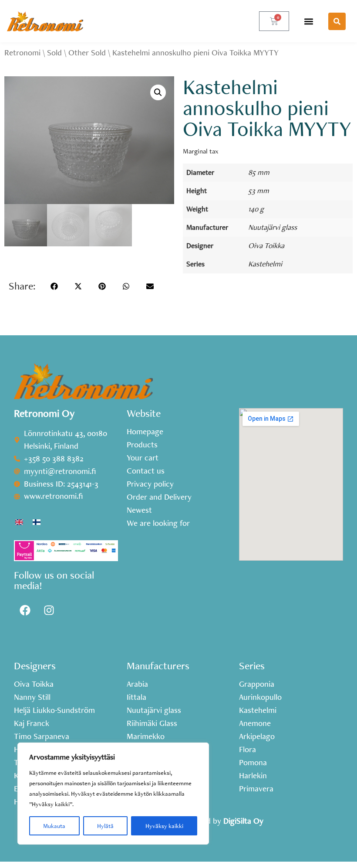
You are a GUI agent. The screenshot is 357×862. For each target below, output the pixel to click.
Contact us (146, 471)
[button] (309, 21)
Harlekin (253, 775)
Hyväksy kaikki (164, 826)
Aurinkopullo (260, 697)
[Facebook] (25, 610)
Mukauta (54, 826)
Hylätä (105, 826)
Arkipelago (257, 736)
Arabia (137, 684)
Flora (247, 749)
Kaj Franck (31, 723)
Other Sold (87, 52)
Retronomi (22, 52)
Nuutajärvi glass (272, 227)
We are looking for (158, 523)
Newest (139, 510)
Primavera (256, 788)
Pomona (253, 762)
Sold (54, 52)
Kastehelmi (265, 264)
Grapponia (256, 684)
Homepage (145, 431)
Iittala (136, 697)
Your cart (142, 457)
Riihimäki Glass (152, 723)
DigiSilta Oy (243, 820)
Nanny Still (32, 697)
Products (142, 444)
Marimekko (146, 736)
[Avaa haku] (337, 21)
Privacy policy (150, 484)
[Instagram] (49, 610)
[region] (113, 794)
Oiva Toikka (266, 245)
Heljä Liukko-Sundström (54, 710)
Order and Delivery (159, 497)
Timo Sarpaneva (41, 736)
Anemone (255, 723)
